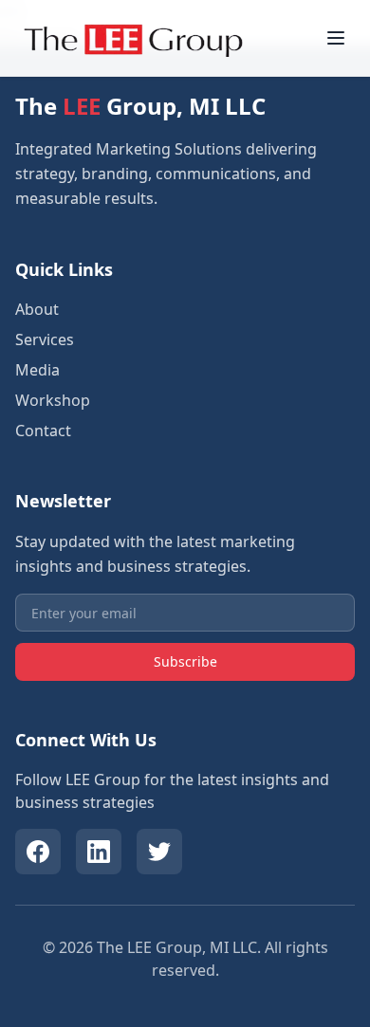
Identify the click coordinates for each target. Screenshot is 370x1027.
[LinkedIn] (98, 851)
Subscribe (185, 661)
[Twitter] (159, 851)
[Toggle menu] (336, 38)
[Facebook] (38, 851)
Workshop (52, 400)
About (37, 309)
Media (37, 369)
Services (44, 339)
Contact (43, 430)
